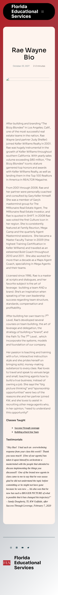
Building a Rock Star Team (27, 432)
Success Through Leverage (27, 428)
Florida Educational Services (24, 11)
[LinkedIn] (17, 548)
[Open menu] (42, 11)
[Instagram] (11, 548)
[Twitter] (28, 548)
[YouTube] (22, 548)
